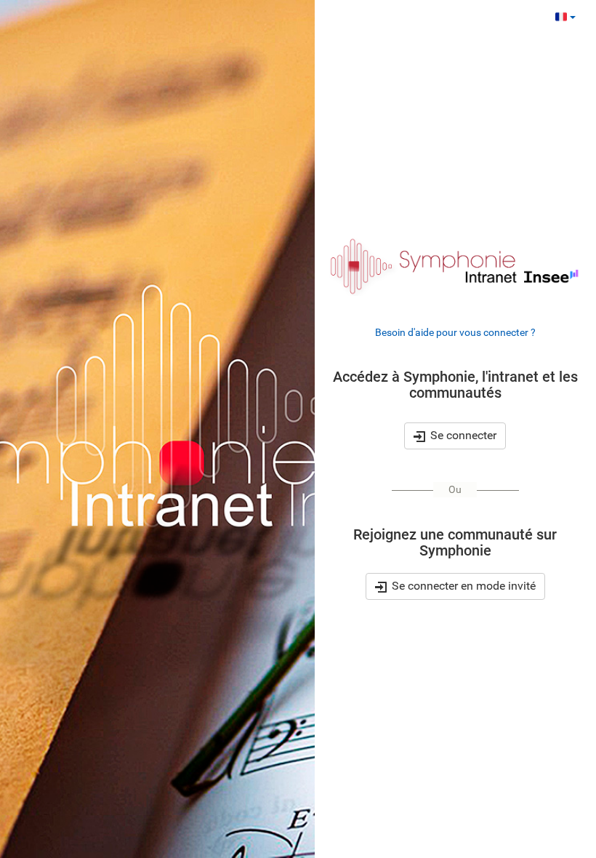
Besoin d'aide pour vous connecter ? (455, 332)
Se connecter (461, 435)
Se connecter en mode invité (462, 586)
